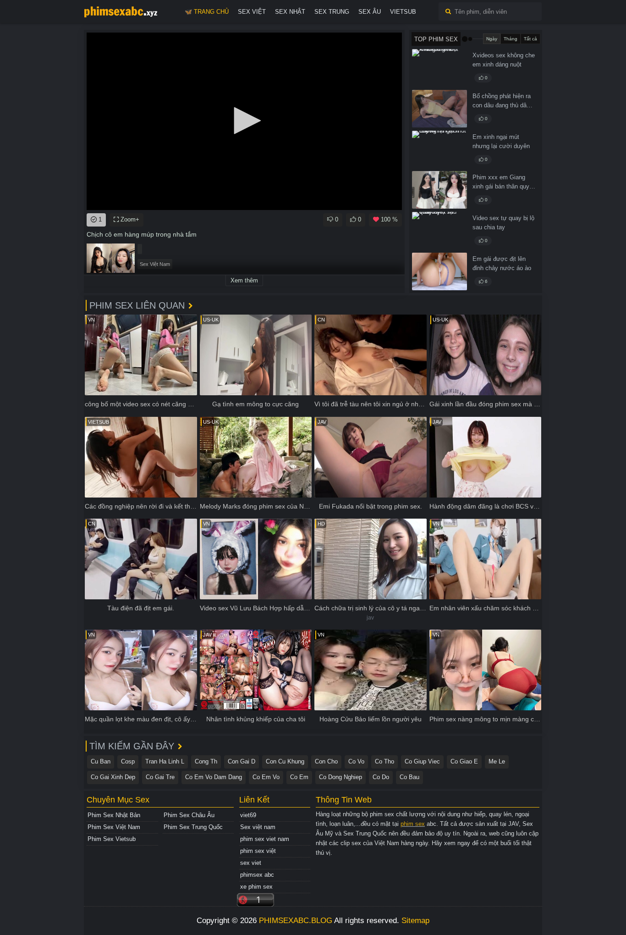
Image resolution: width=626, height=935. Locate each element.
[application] (244, 121)
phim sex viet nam (264, 838)
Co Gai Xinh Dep (113, 777)
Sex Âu (369, 11)
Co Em (299, 777)
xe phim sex (256, 886)
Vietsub (403, 11)
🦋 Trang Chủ (207, 11)
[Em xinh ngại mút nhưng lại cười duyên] (439, 149)
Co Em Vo (266, 777)
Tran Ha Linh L (164, 761)
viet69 (248, 815)
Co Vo (356, 761)
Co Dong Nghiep (340, 777)
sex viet (250, 862)
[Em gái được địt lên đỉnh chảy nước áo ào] (439, 271)
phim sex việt (258, 850)
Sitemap (415, 920)
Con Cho (326, 761)
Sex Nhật (290, 11)
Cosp (128, 761)
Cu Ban (100, 761)
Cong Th (206, 761)
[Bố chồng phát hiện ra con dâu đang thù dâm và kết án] (439, 108)
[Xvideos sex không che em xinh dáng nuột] (439, 68)
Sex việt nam (257, 827)
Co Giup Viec (422, 761)
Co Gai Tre (160, 777)
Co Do (381, 777)
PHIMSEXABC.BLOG (295, 920)
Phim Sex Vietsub (112, 838)
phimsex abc (257, 874)
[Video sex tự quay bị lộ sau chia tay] (439, 230)
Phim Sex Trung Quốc (193, 827)
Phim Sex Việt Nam (114, 827)
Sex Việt (252, 11)
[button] (244, 120)
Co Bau (409, 777)
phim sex (413, 823)
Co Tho (384, 761)
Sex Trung (331, 11)
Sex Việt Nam (155, 264)
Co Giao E (464, 761)
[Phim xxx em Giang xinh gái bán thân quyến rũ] (439, 190)
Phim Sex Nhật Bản (114, 815)
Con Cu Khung (285, 761)
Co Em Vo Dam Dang (213, 777)
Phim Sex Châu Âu (189, 815)
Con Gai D (241, 761)
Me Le (497, 761)
